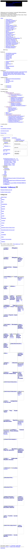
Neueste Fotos (9, 56)
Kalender (8, 59)
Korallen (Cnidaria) (10, 27)
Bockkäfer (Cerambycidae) (16, 99)
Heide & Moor (11, 110)
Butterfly (19, 73)
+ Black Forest (4, 198)
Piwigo (7, 546)
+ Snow (2, 226)
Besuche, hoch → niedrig (9, 163)
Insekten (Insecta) (9, 25)
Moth (9, 73)
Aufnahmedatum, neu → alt (6, 150)
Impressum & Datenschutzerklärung (13, 78)
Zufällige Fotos (9, 55)
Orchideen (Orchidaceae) (13, 120)
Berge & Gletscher (12, 107)
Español (7, 180)
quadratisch (6, 168)
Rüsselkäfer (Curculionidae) (16, 100)
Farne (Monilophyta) (10, 21)
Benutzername (17, 143)
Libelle (11, 73)
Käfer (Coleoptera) (12, 96)
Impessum (9, 85)
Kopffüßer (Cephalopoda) (11, 26)
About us (8, 79)
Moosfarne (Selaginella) (11, 46)
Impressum (3, 547)
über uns (7, 82)
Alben (2, 18)
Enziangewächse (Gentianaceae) (15, 117)
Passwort (16, 147)
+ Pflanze (2, 200)
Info (6, 64)
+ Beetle (2, 212)
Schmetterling (11, 71)
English (17, 178)
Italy (11, 74)
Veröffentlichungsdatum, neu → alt (10, 158)
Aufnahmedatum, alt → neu (6, 154)
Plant (7, 71)
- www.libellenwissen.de (10, 5)
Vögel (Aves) (8, 45)
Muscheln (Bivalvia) (10, 32)
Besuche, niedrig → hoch (9, 164)
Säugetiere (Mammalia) (10, 39)
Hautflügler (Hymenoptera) (14, 93)
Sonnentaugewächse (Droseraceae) (15, 121)
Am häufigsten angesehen (11, 53)
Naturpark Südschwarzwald (6, 189)
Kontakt (7, 67)
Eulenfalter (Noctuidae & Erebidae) (18, 105)
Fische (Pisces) (9, 22)
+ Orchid (2, 216)
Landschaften (8, 30)
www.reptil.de (12, 3)
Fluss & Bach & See (12, 109)
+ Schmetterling (4, 205)
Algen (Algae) (9, 19)
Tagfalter (15, 73)
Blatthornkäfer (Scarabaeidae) (17, 97)
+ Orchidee (3, 221)
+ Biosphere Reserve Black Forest (8, 228)
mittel (5, 172)
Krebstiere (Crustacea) (10, 28)
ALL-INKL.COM (9, 81)
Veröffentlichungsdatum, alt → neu (11, 159)
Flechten (7, 24)
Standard (6, 142)
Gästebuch (8, 68)
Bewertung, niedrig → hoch (10, 162)
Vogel (15, 74)
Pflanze (4, 71)
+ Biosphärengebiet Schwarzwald (7, 230)
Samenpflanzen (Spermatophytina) (13, 38)
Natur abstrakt (9, 33)
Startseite (4, 187)
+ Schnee (2, 223)
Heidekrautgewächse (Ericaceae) (15, 119)
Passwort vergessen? (20, 140)
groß (5, 173)
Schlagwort (12, 187)
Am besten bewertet (10, 54)
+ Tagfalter (3, 207)
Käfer (23, 71)
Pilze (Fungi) (8, 35)
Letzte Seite (18, 545)
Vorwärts (13, 545)
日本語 (17, 182)
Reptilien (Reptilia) (10, 37)
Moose (7, 31)
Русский (8, 182)
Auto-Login (17, 151)
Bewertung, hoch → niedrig (10, 161)
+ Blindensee (3, 219)
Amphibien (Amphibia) (10, 20)
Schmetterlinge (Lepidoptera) (14, 102)
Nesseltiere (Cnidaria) (10, 34)
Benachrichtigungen (10, 66)
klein (5, 170)
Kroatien (16, 71)
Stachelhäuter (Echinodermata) (12, 42)
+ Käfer (2, 214)
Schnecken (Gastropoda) (11, 40)
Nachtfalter (5, 73)
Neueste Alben (9, 57)
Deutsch (8, 178)
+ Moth (2, 237)
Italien (22, 73)
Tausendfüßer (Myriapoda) (11, 44)
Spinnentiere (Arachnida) (11, 41)
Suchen (7, 62)
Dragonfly (19, 74)
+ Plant (2, 202)
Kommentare (8, 63)
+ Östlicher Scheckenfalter (6, 240)
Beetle (25, 71)
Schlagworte (8, 61)
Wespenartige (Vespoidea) (16, 95)
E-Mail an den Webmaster (15, 546)
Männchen (5, 74)
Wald (9, 111)
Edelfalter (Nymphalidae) (16, 104)
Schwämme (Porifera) (10, 47)
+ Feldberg (3, 242)
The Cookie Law (16, 243)
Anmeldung (14, 137)
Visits (2, 126)
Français (17, 180)
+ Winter (2, 233)
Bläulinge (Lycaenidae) (16, 103)
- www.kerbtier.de (10, 4)
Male (9, 74)
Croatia (20, 71)
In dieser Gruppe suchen (6, 192)
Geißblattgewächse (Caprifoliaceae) (15, 118)
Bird (13, 74)
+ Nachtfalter (3, 235)
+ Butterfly (3, 209)
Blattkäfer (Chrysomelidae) (16, 98)
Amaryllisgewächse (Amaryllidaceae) (16, 116)
